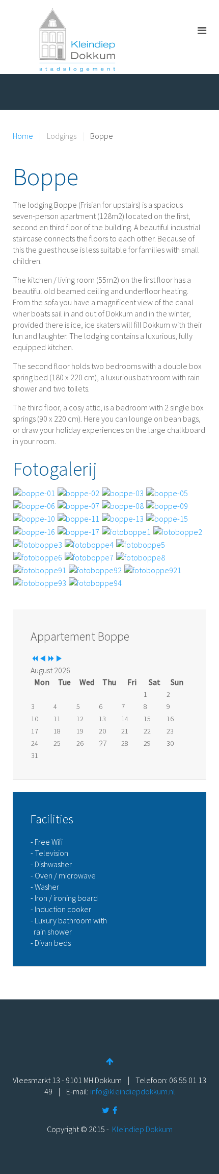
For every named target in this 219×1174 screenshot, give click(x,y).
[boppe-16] (34, 530)
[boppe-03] (122, 492)
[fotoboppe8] (141, 556)
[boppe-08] (122, 505)
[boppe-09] (167, 505)
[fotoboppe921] (153, 569)
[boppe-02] (78, 492)
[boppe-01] (34, 492)
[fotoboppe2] (178, 530)
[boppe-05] (167, 492)
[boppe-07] (78, 505)
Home (23, 136)
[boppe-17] (78, 530)
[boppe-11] (78, 517)
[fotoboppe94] (95, 582)
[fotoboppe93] (40, 582)
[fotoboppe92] (95, 569)
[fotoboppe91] (40, 569)
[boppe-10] (34, 517)
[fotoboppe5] (141, 544)
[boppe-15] (167, 517)
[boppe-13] (122, 517)
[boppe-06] (34, 505)
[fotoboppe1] (126, 530)
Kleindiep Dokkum (142, 1129)
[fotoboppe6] (38, 556)
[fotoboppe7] (89, 556)
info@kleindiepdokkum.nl (132, 1091)
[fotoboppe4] (89, 544)
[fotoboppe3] (38, 544)
